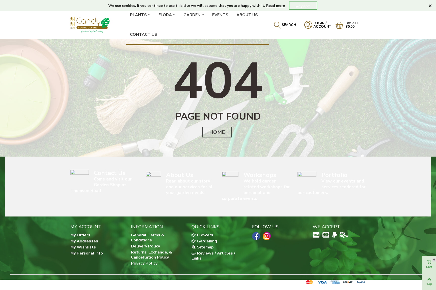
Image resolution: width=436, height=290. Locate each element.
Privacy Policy (144, 263)
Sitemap (205, 247)
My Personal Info (86, 253)
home (217, 132)
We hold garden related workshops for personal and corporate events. (256, 189)
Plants (138, 15)
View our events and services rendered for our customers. (331, 187)
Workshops (259, 175)
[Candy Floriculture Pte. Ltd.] (98, 24)
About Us (247, 15)
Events (220, 15)
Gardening (206, 241)
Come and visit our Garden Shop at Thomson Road (101, 185)
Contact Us (143, 34)
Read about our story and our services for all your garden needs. (190, 187)
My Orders (80, 235)
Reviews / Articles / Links (213, 255)
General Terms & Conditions (147, 237)
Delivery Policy (145, 246)
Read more (275, 5)
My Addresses (84, 241)
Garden (192, 15)
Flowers (204, 235)
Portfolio (334, 175)
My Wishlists (83, 247)
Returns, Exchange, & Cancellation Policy (151, 254)
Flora (165, 15)
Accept (303, 7)
